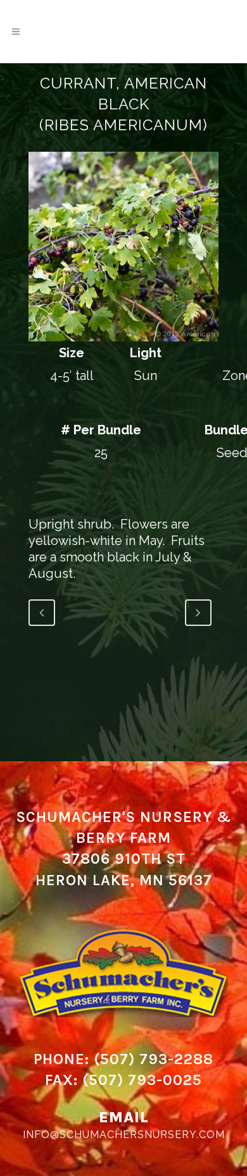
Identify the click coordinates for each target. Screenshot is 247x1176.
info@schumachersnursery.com (124, 1135)
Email (124, 1117)
